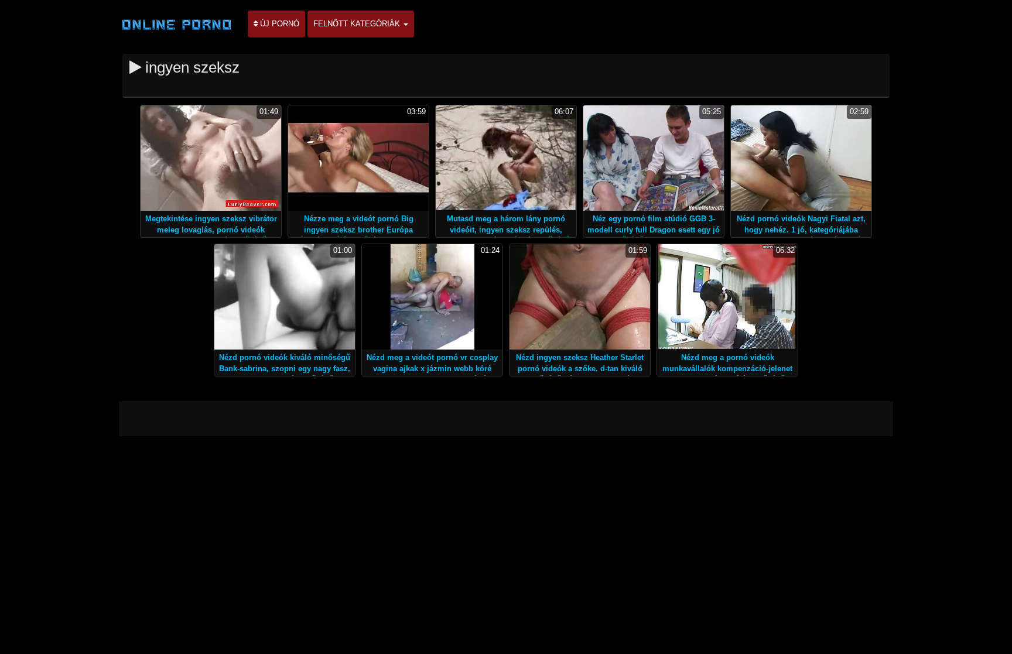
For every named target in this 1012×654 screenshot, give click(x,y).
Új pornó (278, 23)
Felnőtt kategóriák (357, 23)
